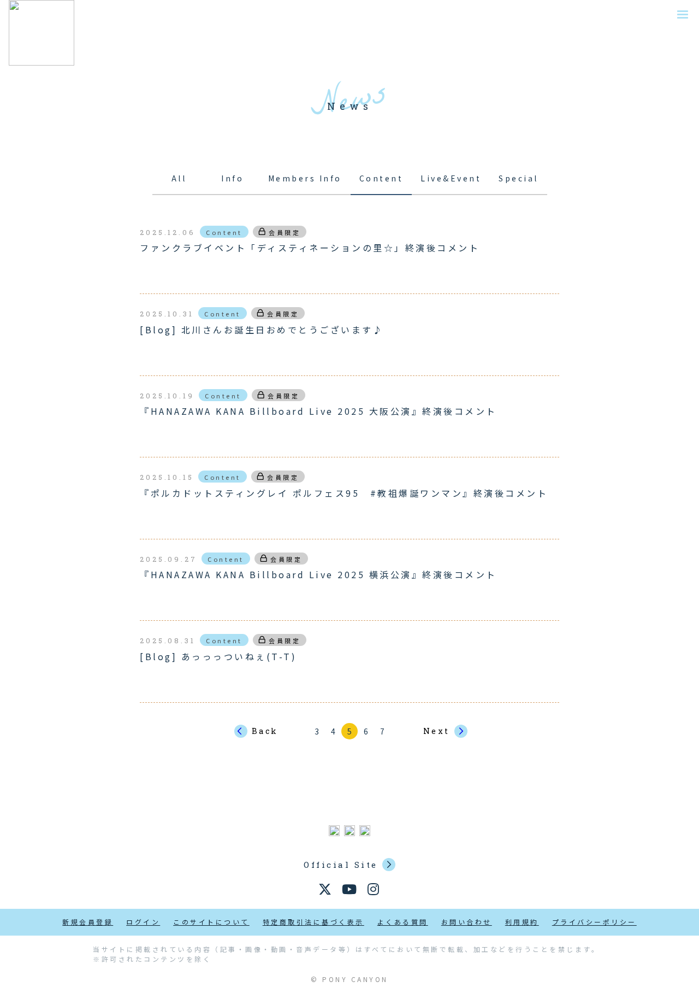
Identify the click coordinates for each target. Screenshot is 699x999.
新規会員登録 (87, 921)
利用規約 (522, 921)
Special (518, 178)
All (179, 178)
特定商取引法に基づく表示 (313, 921)
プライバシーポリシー (594, 921)
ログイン (143, 921)
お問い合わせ (466, 921)
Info (232, 178)
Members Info (305, 178)
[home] (41, 33)
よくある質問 (402, 921)
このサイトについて (211, 921)
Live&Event (450, 178)
